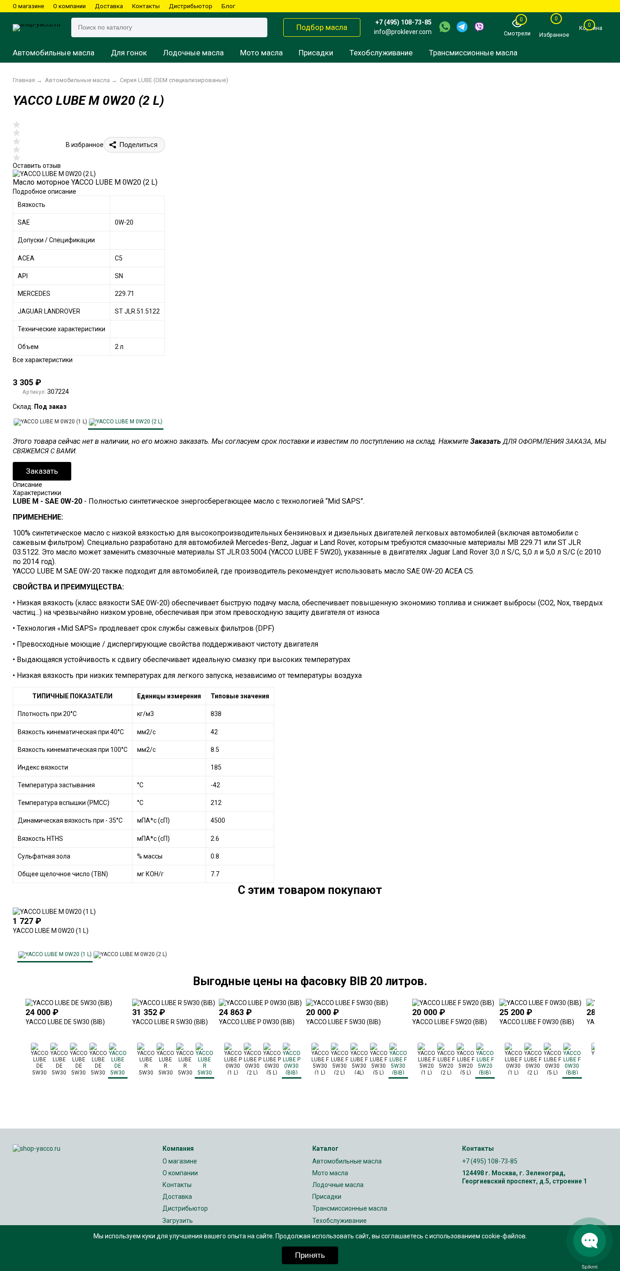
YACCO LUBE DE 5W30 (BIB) (65, 1022)
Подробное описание (44, 191)
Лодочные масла (193, 52)
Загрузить (177, 1220)
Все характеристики (43, 359)
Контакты (146, 6)
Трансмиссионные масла (473, 52)
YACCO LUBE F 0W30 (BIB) (536, 1022)
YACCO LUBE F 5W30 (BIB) (343, 1022)
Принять (310, 1255)
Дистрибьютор (190, 6)
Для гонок (129, 52)
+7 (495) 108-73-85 (403, 22)
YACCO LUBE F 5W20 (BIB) (449, 1022)
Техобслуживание (381, 52)
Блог (228, 6)
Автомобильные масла (53, 52)
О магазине (28, 6)
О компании (69, 6)
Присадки (316, 52)
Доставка (109, 6)
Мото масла (261, 52)
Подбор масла (321, 27)
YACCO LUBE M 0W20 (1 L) (51, 930)
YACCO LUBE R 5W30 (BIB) (170, 1022)
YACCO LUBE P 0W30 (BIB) (257, 1022)
